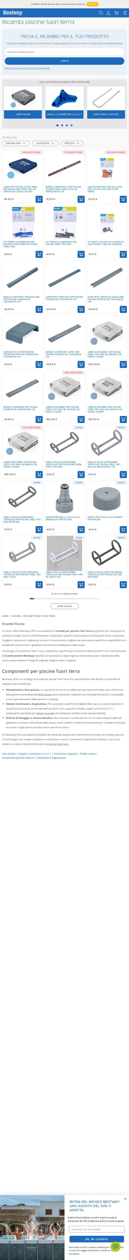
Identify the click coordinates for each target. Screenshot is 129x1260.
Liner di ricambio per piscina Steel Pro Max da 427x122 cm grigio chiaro (62, 409)
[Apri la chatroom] (116, 1247)
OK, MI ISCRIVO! (96, 1239)
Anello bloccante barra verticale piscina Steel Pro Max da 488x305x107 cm (104, 464)
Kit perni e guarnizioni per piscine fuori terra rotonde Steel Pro (20, 244)
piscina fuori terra (58, 744)
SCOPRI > (92, 4)
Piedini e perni (87, 754)
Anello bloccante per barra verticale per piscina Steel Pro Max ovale (22, 574)
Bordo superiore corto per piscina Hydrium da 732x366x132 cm (63, 354)
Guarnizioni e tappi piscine (51, 758)
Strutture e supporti (65, 754)
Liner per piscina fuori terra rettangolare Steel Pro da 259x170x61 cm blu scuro (21, 189)
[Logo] (12, 12)
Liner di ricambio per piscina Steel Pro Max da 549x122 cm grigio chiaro (20, 464)
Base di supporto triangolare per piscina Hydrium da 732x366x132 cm (21, 299)
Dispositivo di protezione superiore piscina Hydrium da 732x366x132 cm (21, 354)
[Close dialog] (125, 1199)
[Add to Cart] (39, 199)
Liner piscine (9, 754)
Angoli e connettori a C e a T (35, 754)
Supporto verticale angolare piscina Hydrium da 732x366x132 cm (106, 299)
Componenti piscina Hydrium (18, 758)
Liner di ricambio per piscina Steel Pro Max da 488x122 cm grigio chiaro (104, 354)
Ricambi (16, 616)
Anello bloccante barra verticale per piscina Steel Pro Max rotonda (22, 519)
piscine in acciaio (45, 713)
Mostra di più (64, 606)
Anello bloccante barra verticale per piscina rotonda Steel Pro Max (64, 464)
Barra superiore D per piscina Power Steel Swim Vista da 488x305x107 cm (63, 189)
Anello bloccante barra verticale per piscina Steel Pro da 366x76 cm (64, 574)
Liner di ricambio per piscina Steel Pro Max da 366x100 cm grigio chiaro (105, 409)
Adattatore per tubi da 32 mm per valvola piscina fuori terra (105, 189)
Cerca (64, 61)
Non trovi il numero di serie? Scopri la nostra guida (27, 68)
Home (5, 616)
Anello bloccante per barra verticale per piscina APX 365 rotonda (105, 574)
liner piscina (45, 694)
